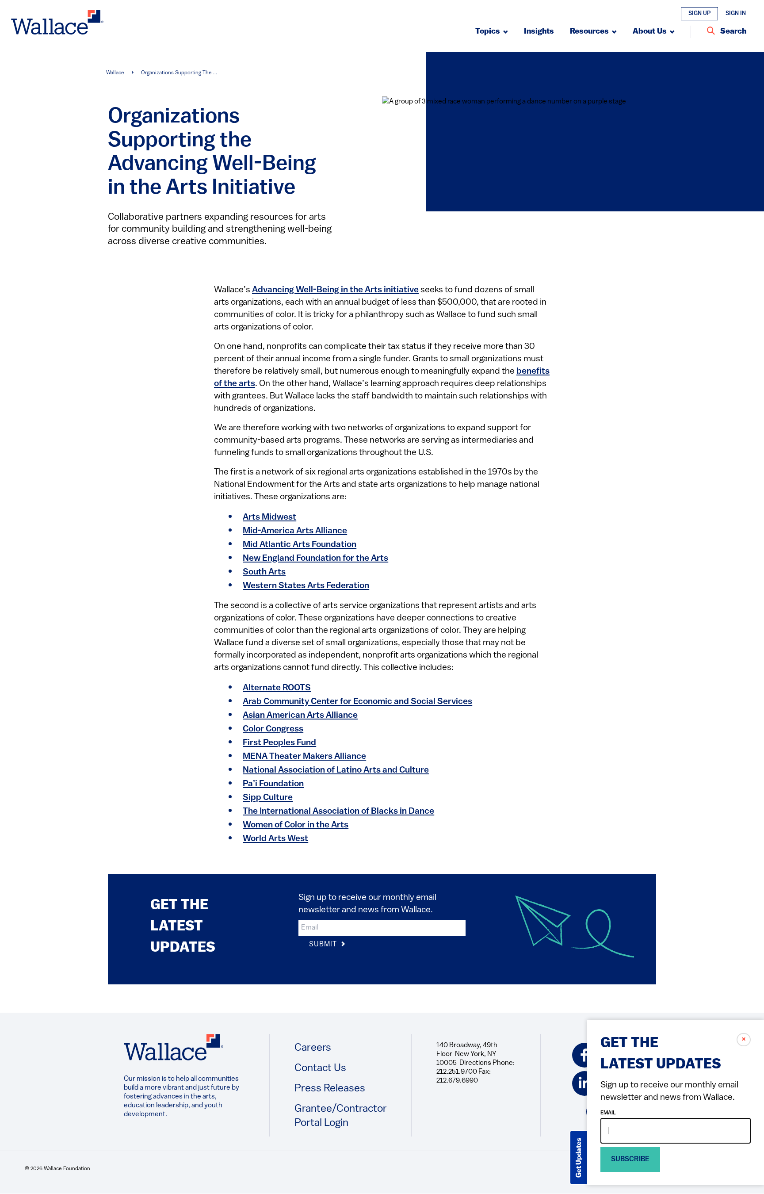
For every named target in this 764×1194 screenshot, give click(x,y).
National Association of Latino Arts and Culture (336, 770)
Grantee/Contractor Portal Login (340, 1116)
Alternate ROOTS (277, 688)
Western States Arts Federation (306, 586)
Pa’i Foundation (273, 784)
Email (608, 1113)
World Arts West (275, 838)
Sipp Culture (268, 797)
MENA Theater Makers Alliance (304, 756)
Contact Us (320, 1068)
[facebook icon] (584, 1055)
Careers (312, 1048)
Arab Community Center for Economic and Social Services (357, 701)
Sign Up (699, 13)
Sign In (736, 13)
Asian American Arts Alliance (300, 715)
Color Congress (273, 729)
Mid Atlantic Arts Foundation (299, 544)
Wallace (115, 73)
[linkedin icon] (584, 1083)
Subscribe (630, 1159)
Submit (324, 944)
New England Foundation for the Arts (315, 558)
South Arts (264, 572)
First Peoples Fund (279, 743)
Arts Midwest (269, 517)
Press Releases (329, 1088)
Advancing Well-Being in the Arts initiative (335, 290)
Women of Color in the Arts (295, 825)
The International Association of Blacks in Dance (338, 811)
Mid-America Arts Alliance (295, 531)
